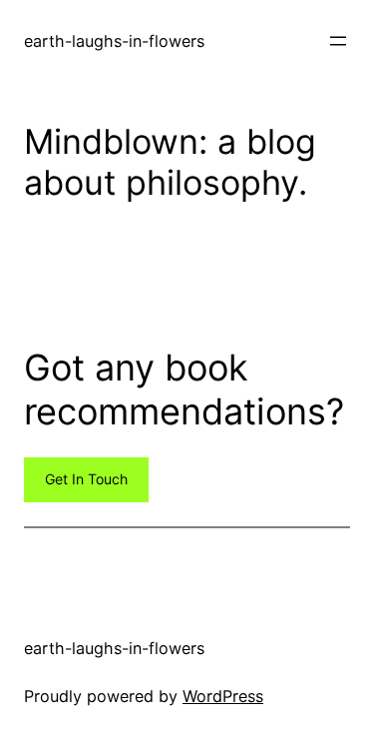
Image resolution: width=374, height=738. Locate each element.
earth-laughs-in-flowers (114, 41)
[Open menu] (338, 41)
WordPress (223, 696)
